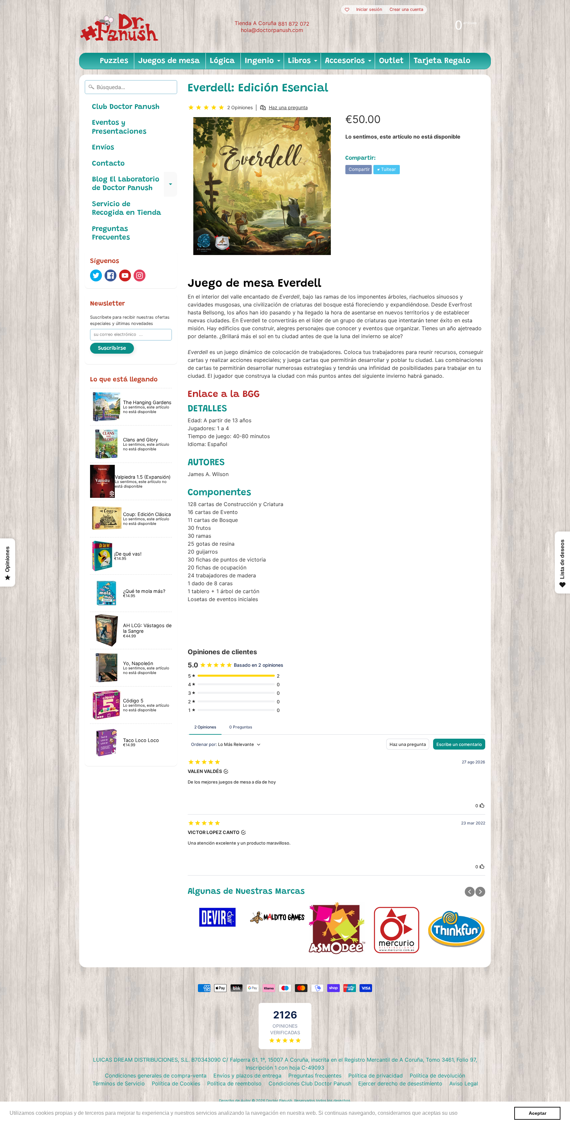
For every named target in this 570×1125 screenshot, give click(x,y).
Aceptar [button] (537, 1113)
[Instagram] (139, 275)
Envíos (103, 147)
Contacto (108, 164)
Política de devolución (437, 1075)
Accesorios (349, 63)
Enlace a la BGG (224, 395)
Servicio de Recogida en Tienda (126, 209)
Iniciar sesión (369, 10)
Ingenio (263, 63)
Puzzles (114, 61)
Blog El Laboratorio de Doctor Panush (134, 184)
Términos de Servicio (118, 1083)
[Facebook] (110, 275)
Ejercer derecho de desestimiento (400, 1083)
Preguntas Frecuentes (111, 233)
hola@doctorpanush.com (272, 30)
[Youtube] (125, 275)
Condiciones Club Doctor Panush (310, 1083)
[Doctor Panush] (120, 26)
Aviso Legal (463, 1083)
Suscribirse (112, 348)
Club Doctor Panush (125, 107)
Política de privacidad (375, 1075)
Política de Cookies (176, 1083)
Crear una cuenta (406, 10)
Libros (303, 63)
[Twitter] (96, 275)
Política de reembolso (234, 1083)
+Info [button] (465, 1113)
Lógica (222, 61)
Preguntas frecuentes (314, 1075)
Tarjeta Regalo (442, 61)
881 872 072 (293, 23)
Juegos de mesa (169, 61)
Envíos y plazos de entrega (247, 1075)
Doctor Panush (279, 1100)
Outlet (391, 61)
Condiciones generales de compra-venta (155, 1075)
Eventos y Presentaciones (119, 127)
